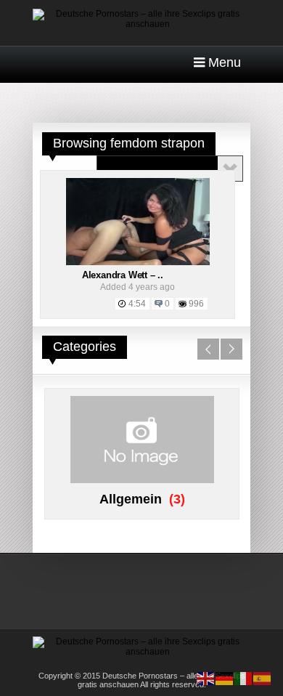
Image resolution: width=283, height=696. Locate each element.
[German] (225, 678)
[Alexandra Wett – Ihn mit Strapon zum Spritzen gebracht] (138, 262)
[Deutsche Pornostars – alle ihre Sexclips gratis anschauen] (141, 24)
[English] (206, 678)
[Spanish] (262, 678)
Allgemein (130, 499)
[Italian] (243, 678)
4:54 (137, 304)
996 (196, 304)
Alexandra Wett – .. (122, 275)
